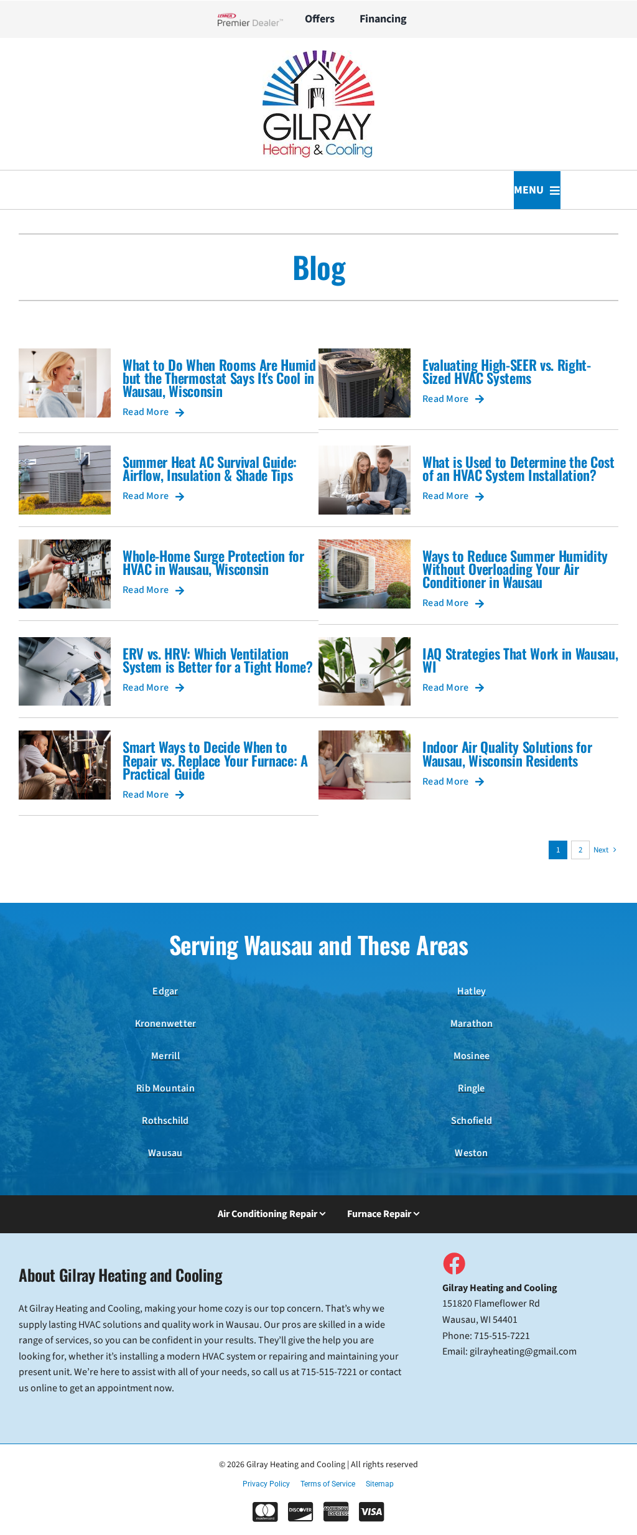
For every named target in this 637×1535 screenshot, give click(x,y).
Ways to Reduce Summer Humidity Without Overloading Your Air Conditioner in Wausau (515, 568)
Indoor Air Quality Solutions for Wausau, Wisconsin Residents (507, 753)
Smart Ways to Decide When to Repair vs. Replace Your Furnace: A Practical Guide (215, 759)
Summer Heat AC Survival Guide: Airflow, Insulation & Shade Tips (210, 468)
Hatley (471, 991)
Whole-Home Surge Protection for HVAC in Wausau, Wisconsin (213, 562)
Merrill (165, 1056)
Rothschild (165, 1120)
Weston (471, 1153)
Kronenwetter (166, 1023)
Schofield (471, 1120)
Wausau (165, 1153)
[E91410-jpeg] (318, 55)
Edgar (165, 991)
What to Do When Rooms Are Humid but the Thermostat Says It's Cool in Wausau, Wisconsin (219, 377)
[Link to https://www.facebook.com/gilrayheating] (453, 1263)
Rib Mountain (165, 1088)
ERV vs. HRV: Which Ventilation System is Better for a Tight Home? (218, 659)
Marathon (471, 1023)
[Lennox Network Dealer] (255, 19)
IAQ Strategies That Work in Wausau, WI (520, 659)
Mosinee (471, 1056)
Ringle (471, 1088)
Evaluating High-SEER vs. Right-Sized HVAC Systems (506, 371)
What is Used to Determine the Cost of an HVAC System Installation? (518, 468)
